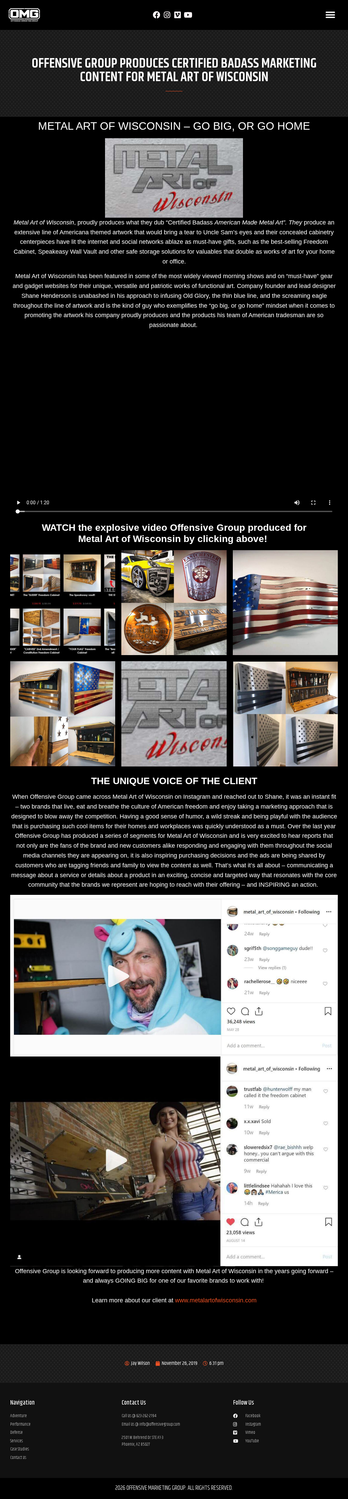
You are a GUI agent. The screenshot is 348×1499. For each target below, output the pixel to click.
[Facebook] (156, 15)
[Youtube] (188, 15)
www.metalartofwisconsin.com (216, 1300)
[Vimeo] (177, 15)
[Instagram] (167, 15)
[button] (330, 15)
